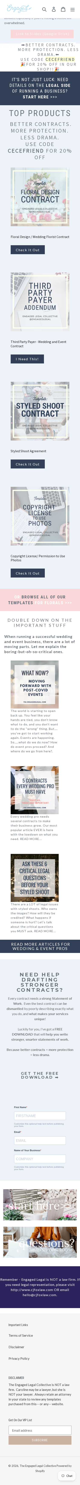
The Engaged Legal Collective (38, 1465)
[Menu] (72, 9)
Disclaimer (16, 1347)
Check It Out (28, 250)
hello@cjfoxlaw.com (39, 1295)
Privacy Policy (19, 1358)
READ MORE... (31, 839)
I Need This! (27, 359)
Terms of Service (21, 1335)
